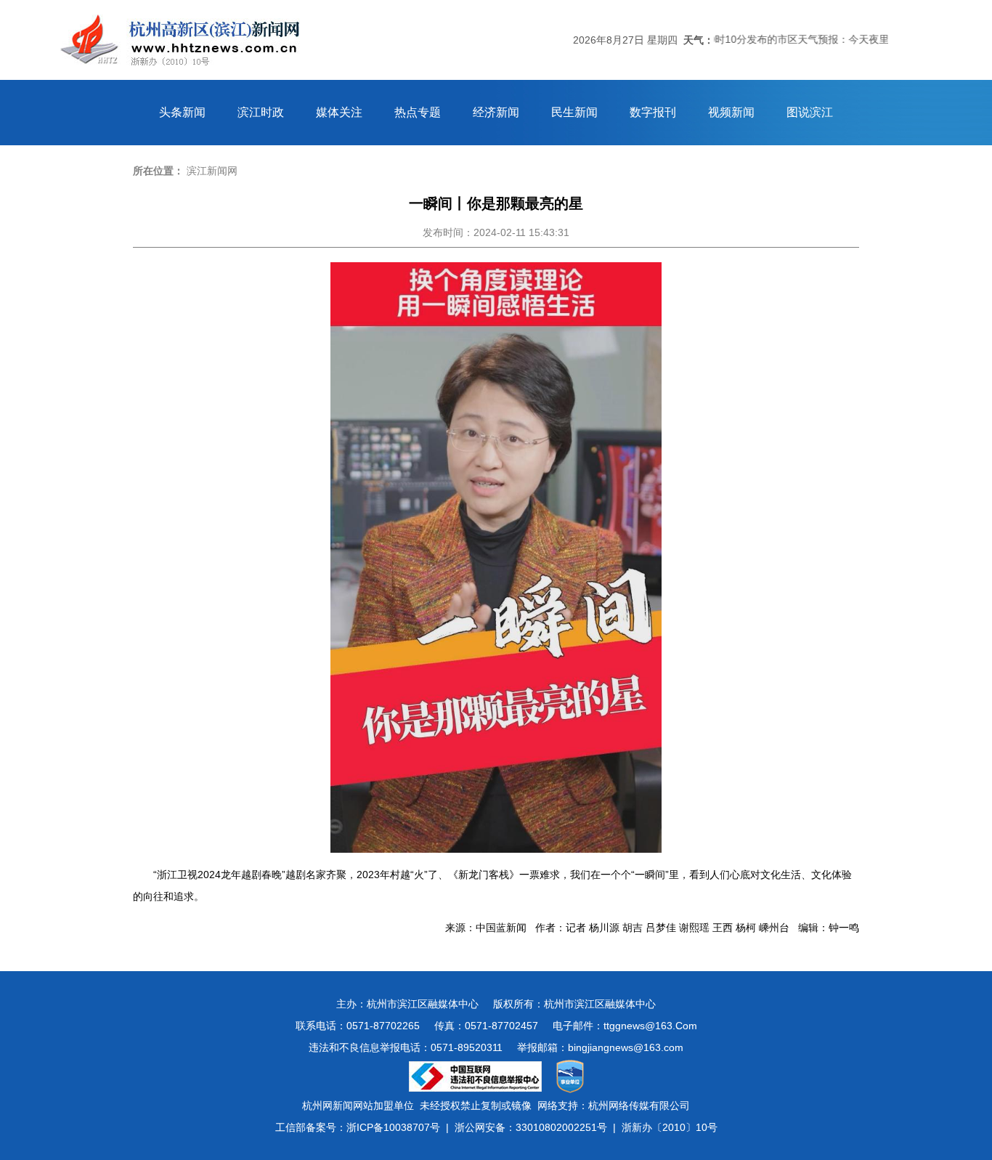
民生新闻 (574, 112)
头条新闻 (182, 112)
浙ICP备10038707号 (393, 1127)
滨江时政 (260, 112)
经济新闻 (496, 112)
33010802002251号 (561, 1127)
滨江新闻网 (212, 171)
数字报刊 (653, 112)
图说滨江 (809, 112)
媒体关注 (339, 112)
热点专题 (417, 112)
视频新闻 (731, 112)
